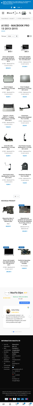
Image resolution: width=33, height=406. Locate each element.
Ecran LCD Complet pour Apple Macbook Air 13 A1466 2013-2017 (9, 263)
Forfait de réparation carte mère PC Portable (24, 262)
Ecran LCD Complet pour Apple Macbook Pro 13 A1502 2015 (25, 58)
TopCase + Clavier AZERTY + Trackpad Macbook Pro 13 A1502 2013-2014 (8, 118)
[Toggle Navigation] (3, 13)
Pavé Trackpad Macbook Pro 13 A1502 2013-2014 (24, 88)
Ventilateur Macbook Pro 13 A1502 (25, 175)
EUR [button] (19, 7)
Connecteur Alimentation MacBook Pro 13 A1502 (24, 117)
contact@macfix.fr (17, 369)
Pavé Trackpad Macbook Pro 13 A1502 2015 (8, 88)
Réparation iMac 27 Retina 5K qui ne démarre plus (8, 220)
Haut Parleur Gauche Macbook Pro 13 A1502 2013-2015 (24, 147)
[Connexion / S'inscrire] (10, 404)
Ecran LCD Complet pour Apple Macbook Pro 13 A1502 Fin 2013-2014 (8, 59)
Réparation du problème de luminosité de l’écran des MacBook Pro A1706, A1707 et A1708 (25, 221)
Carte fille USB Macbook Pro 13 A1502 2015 (8, 147)
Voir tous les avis (25, 302)
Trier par (3, 36)
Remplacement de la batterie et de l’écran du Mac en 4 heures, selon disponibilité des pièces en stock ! (17, 3)
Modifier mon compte (6, 354)
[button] (30, 13)
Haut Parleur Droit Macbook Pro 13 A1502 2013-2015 (8, 176)
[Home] (3, 404)
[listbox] (11, 36)
